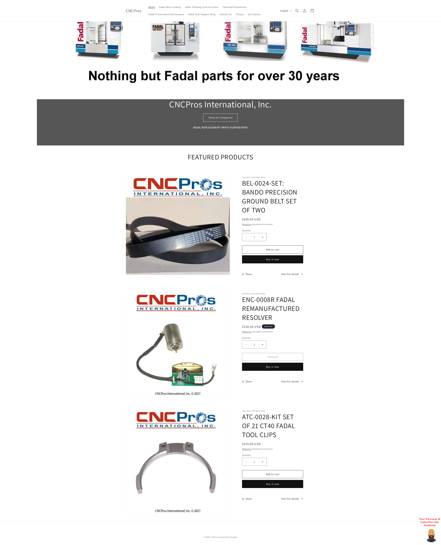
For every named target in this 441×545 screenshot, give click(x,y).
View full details (290, 274)
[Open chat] (431, 535)
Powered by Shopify (228, 537)
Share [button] (248, 274)
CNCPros (215, 537)
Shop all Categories (220, 117)
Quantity (246, 230)
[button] (297, 10)
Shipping (246, 224)
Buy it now (272, 259)
